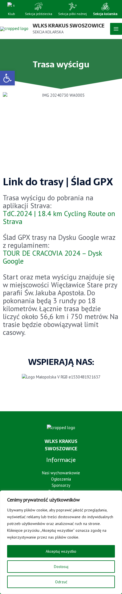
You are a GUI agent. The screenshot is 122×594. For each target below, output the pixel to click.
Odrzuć (61, 581)
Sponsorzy (61, 485)
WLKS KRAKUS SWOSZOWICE (68, 25)
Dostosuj (61, 566)
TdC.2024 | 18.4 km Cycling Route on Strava (59, 217)
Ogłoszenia (61, 479)
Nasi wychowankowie (61, 472)
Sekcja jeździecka (38, 14)
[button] (7, 78)
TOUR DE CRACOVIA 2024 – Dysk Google (52, 257)
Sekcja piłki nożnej (72, 14)
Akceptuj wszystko (61, 551)
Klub (11, 14)
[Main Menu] (116, 29)
